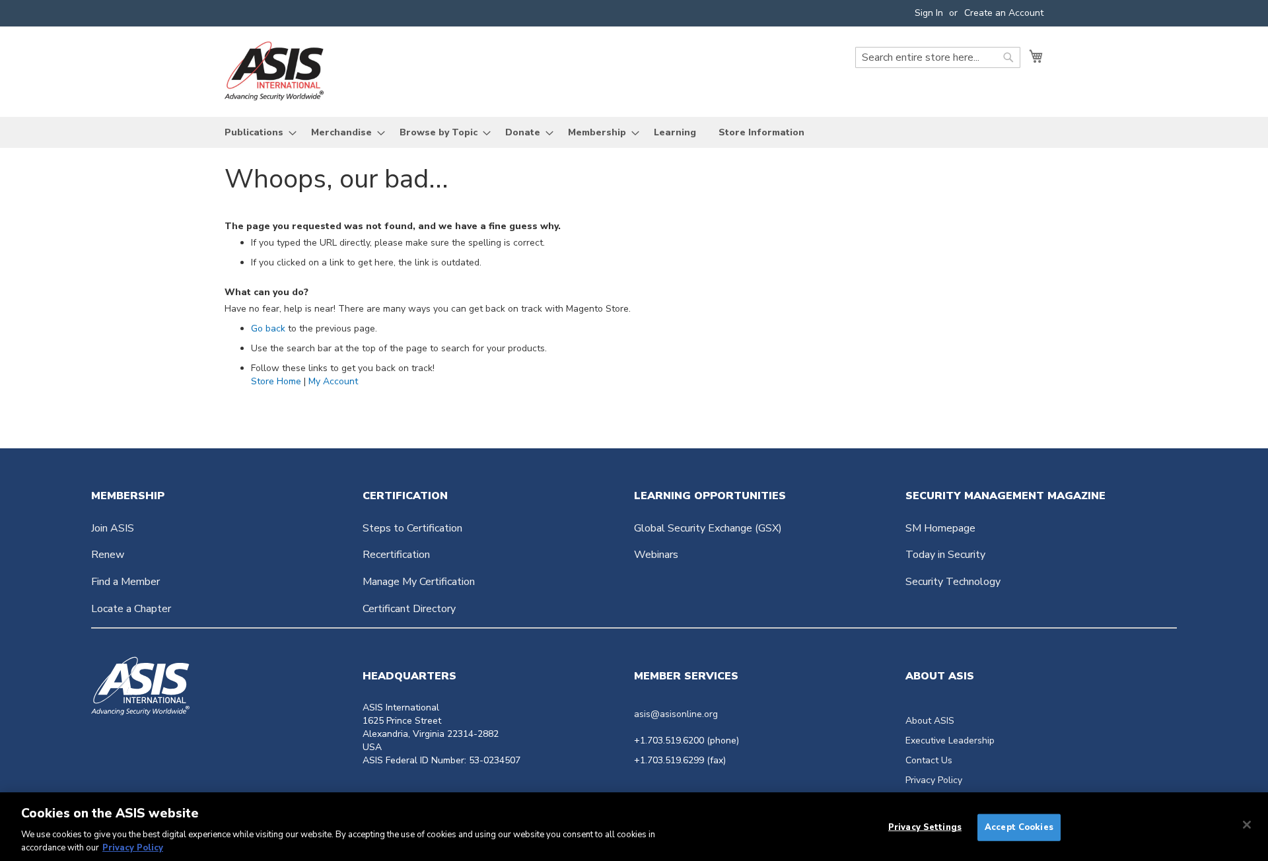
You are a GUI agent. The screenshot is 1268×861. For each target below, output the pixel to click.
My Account (333, 381)
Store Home (276, 381)
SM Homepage (940, 528)
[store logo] (274, 71)
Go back (268, 328)
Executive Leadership (950, 740)
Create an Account (1003, 13)
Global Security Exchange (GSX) (708, 528)
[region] (634, 826)
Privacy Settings (925, 827)
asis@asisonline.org (676, 714)
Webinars (656, 554)
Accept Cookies (1019, 827)
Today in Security (945, 554)
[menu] (634, 132)
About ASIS (929, 720)
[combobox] (937, 57)
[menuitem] (257, 132)
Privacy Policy (933, 780)
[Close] (1246, 824)
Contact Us (928, 760)
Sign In (929, 13)
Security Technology (953, 581)
